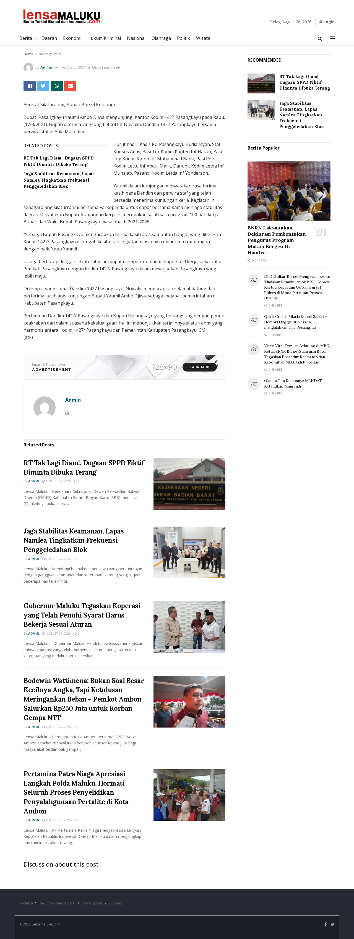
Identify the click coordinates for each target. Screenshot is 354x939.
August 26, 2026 (58, 820)
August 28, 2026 (58, 481)
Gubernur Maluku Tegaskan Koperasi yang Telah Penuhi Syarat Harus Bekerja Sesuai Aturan (82, 615)
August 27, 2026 (58, 559)
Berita (25, 38)
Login (328, 21)
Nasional (136, 38)
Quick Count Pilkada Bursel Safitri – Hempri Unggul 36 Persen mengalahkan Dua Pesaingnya (295, 322)
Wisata (203, 38)
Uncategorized (49, 54)
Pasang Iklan (92, 903)
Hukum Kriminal (104, 38)
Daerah (49, 38)
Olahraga (161, 38)
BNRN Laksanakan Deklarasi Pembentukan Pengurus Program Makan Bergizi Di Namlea (277, 240)
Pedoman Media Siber (57, 903)
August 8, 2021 (74, 67)
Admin (46, 67)
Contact (115, 903)
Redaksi (26, 903)
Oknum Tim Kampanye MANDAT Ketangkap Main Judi (293, 383)
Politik (183, 38)
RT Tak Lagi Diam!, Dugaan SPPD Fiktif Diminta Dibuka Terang (304, 82)
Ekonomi (72, 38)
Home (28, 54)
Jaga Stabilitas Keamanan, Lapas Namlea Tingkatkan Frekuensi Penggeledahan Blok (59, 180)
